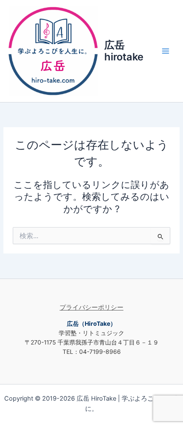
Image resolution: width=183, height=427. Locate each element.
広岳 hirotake (123, 51)
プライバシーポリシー (91, 307)
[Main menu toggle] (165, 51)
